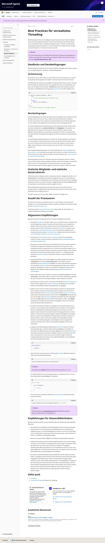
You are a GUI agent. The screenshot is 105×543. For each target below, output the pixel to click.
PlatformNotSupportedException (44, 230)
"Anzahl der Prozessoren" (40, 206)
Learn (29, 26)
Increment (61, 353)
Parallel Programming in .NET (42, 59)
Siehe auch (90, 42)
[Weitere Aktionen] (76, 26)
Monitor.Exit (47, 297)
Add (43, 370)
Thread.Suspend (43, 237)
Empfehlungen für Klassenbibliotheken (93, 39)
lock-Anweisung (48, 293)
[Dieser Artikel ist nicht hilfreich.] (89, 49)
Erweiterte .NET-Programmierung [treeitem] (7, 31)
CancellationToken (52, 232)
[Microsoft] (3, 12)
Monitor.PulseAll (41, 254)
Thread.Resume (55, 237)
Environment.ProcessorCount (46, 209)
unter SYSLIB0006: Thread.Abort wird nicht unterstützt (45, 234)
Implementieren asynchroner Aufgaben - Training (40, 517)
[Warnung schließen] (102, 3)
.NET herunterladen (97, 16)
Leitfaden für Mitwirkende (36, 501)
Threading (33, 478)
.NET (34, 26)
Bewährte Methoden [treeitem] (9, 53)
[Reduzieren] (17, 25)
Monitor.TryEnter (57, 89)
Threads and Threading (37, 480)
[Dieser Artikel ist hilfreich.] (88, 49)
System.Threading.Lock (70, 281)
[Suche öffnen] (96, 12)
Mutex (62, 239)
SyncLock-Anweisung (69, 293)
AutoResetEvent (35, 241)
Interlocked (66, 150)
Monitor (44, 241)
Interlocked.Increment (34, 152)
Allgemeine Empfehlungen (94, 37)
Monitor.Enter (44, 263)
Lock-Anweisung (53, 283)
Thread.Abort (40, 222)
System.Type (45, 265)
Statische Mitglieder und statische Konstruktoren (94, 32)
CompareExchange (59, 394)
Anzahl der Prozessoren (93, 35)
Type (49, 263)
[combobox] (10, 28)
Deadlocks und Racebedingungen (92, 29)
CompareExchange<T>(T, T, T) (51, 411)
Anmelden (100, 12)
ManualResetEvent (69, 239)
